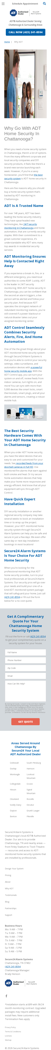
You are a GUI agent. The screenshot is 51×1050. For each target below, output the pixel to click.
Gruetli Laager (33, 810)
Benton (13, 816)
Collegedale (15, 783)
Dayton (13, 810)
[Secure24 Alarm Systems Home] (25, 12)
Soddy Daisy (15, 804)
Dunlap (13, 768)
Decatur (30, 804)
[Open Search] (44, 3)
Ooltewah (14, 762)
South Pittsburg (34, 762)
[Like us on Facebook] (6, 996)
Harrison (30, 768)
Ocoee (30, 783)
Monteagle (15, 774)
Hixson (13, 789)
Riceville (30, 799)
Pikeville (30, 816)
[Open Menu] (3, 3)
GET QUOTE (25, 721)
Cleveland (14, 799)
